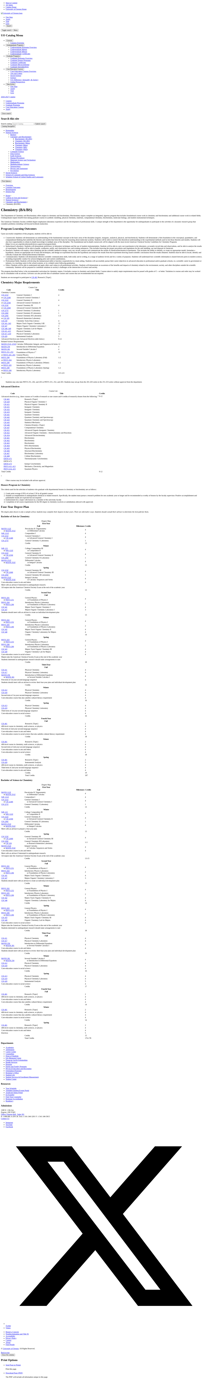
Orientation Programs (13, 1071)
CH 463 (7, 443)
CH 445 (7, 422)
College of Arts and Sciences (16, 198)
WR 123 (4, 548)
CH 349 (4, 652)
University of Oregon (11, 1349)
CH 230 (4, 321)
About (8, 1342)
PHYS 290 (5, 358)
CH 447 (7, 428)
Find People (10, 1345)
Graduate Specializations (19, 67)
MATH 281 (5, 349)
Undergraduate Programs (15, 45)
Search (9, 26)
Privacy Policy (11, 1338)
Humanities (10, 130)
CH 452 (7, 433)
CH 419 (4, 708)
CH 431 (7, 407)
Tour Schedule (11, 1088)
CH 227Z (4, 311)
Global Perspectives (17, 82)
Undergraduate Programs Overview (23, 47)
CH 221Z (4, 295)
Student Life (10, 1075)
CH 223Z (4, 305)
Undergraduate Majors (18, 50)
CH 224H (7, 298)
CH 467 (7, 453)
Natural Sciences (12, 133)
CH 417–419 (6, 334)
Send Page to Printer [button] (13, 1365)
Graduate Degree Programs (20, 60)
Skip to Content (11, 3)
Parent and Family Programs (16, 1067)
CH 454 (7, 435)
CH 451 (7, 430)
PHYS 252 (10, 622)
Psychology (14, 171)
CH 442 (7, 417)
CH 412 (4, 690)
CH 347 (4, 326)
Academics (10, 1048)
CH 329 (6, 318)
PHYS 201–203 (9, 355)
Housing (9, 1064)
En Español (10, 1095)
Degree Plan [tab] (10, 192)
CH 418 (4, 693)
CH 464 (7, 446)
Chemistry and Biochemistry (20, 137)
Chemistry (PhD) (21, 149)
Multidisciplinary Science (19, 164)
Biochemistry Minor (22, 143)
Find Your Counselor (13, 1097)
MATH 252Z (11, 562)
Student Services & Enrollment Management (22, 1077)
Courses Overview (17, 43)
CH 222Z (4, 300)
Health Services (11, 1062)
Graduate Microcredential (19, 65)
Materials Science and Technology (23, 160)
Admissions (10, 1050)
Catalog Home (11, 7)
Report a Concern (12, 1332)
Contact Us (5, 1119)
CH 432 (7, 410)
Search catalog (6, 124)
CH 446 (7, 425)
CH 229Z (4, 316)
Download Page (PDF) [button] (14, 1373)
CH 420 (7, 402)
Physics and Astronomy (19, 169)
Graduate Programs (13, 56)
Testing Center (11, 1079)
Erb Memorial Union (13, 1058)
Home (8, 196)
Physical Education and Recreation (18, 1069)
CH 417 (4, 672)
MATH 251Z (11, 531)
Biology (13, 135)
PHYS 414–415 (10, 469)
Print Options (6, 181)
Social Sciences (11, 173)
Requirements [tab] (11, 190)
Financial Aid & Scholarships (16, 1060)
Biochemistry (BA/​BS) (23, 139)
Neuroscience (15, 166)
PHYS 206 (7, 370)
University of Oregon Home (16, 9)
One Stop (9, 17)
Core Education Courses (15, 69)
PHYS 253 (10, 642)
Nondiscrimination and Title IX (17, 1334)
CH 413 (4, 706)
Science (13, 78)
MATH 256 (5, 347)
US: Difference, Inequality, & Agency (24, 80)
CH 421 (7, 404)
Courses (9, 40)
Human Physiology (17, 158)
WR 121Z (5, 533)
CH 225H (7, 303)
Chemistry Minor (21, 145)
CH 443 (7, 420)
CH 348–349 (6, 329)
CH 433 (7, 412)
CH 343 (4, 649)
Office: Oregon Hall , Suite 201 (12, 1114)
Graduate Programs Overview (21, 58)
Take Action (11, 84)
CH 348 (4, 632)
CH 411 (4, 670)
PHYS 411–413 (10, 466)
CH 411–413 (6, 331)
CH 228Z (4, 313)
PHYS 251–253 (7, 352)
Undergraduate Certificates (20, 54)
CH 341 (4, 607)
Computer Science (17, 152)
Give (7, 24)
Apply (8, 19)
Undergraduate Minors (18, 52)
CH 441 (7, 415)
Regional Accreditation (14, 1099)
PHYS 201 (5, 598)
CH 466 (7, 451)
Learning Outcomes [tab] (13, 187)
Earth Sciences (15, 156)
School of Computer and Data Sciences (20, 175)
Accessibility (10, 1336)
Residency (9, 1101)
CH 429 (4, 336)
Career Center (11, 1052)
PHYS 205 (7, 365)
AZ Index (9, 5)
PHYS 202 (5, 620)
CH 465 (7, 448)
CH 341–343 (6, 323)
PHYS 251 (10, 600)
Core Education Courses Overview (23, 71)
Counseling (10, 1054)
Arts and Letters (16, 73)
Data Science (15, 154)
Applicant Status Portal (14, 1093)
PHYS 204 (7, 360)
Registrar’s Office (12, 1073)
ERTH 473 (8, 464)
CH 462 (7, 441)
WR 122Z (9, 551)
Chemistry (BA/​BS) (22, 141)
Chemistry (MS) (21, 147)
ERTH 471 (8, 459)
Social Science (15, 76)
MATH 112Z (6, 529)
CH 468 (7, 456)
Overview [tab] (9, 185)
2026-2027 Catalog (8, 97)
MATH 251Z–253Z (8, 344)
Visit (7, 21)
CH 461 (7, 438)
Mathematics (15, 162)
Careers (8, 1340)
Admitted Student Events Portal (17, 1091)
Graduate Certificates (18, 63)
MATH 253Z (11, 580)
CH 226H (7, 308)
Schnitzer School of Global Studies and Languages (24, 177)
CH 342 (4, 629)
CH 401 (34, 277)
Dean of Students (12, 1056)
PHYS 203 (5, 640)
